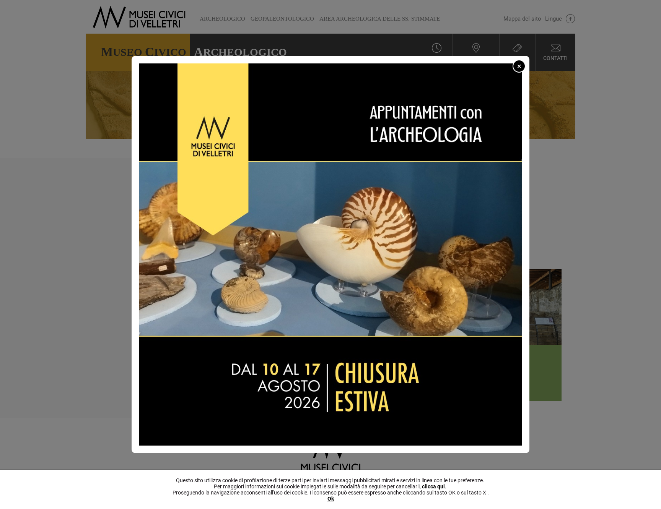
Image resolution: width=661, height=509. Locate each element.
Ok (330, 499)
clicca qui (433, 486)
